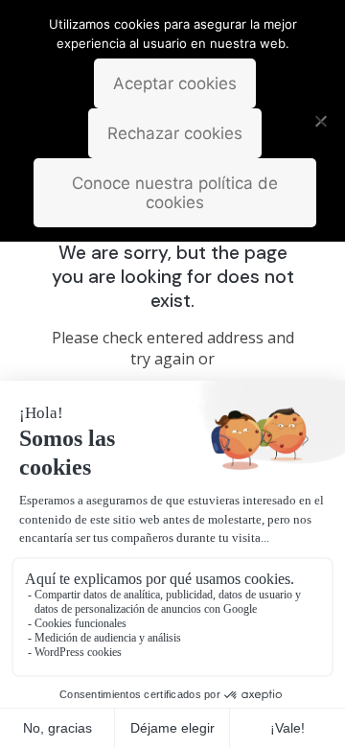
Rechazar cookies (174, 133)
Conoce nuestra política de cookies (175, 193)
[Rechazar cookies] (321, 120)
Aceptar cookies (175, 83)
